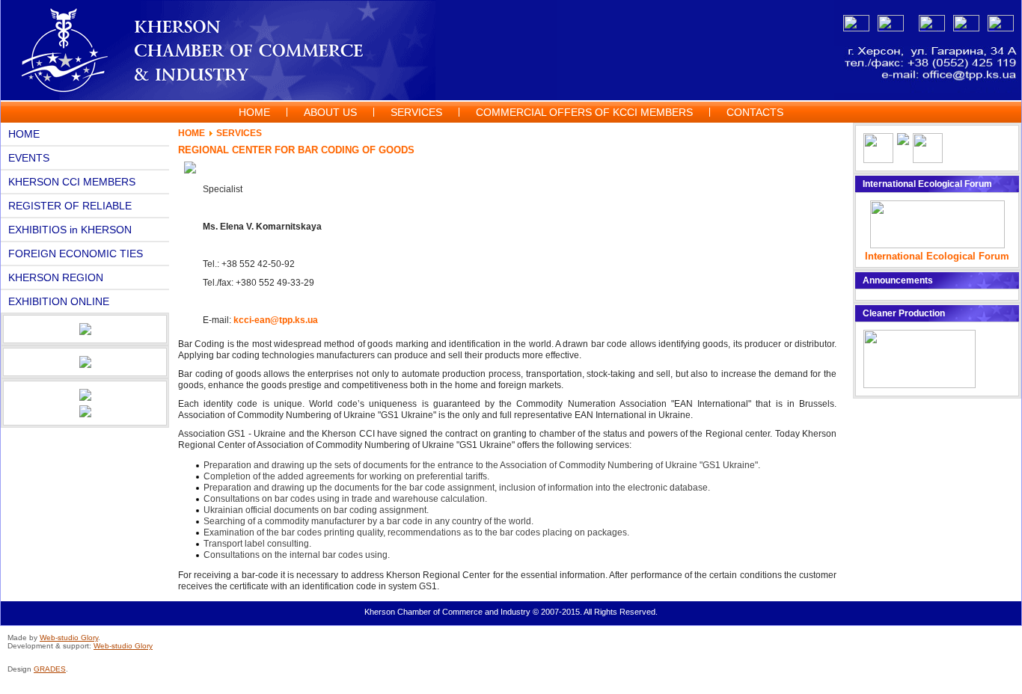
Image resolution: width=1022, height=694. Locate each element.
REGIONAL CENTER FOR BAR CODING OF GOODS (296, 150)
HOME (191, 133)
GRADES (50, 669)
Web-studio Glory (69, 637)
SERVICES (239, 133)
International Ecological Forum (937, 256)
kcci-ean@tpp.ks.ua (275, 320)
